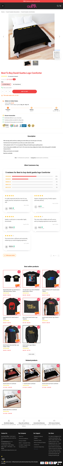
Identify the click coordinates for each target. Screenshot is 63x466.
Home (2, 12)
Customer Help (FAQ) (39, 446)
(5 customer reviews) (13, 76)
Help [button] (60, 464)
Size (2, 82)
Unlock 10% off (3, 459)
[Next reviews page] (58, 255)
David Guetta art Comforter (9, 383)
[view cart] (60, 6)
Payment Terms (37, 440)
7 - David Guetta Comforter (29, 383)
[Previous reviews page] (51, 255)
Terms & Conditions (23, 438)
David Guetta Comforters (28, 12)
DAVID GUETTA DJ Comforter (10, 409)
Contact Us (36, 444)
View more (31, 354)
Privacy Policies (22, 440)
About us (21, 436)
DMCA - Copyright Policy (24, 442)
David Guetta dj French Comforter (50, 383)
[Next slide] (59, 36)
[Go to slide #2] (35, 63)
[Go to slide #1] (27, 63)
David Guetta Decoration (13, 12)
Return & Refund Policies (40, 442)
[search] (58, 6)
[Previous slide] (3, 36)
